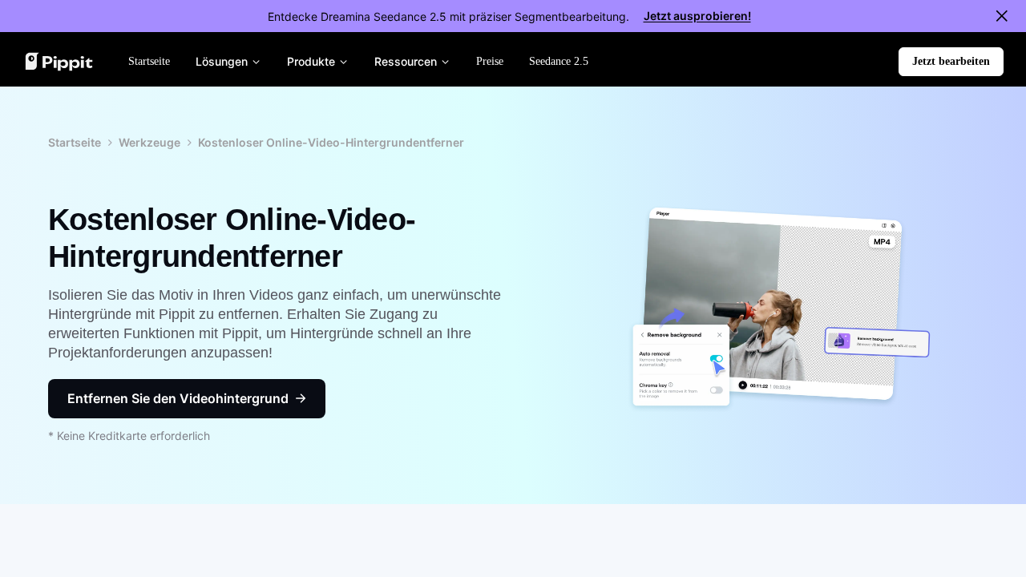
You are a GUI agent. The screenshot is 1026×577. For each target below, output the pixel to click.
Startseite (74, 142)
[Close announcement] (1002, 16)
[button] (951, 61)
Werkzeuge (149, 142)
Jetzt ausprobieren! (697, 15)
